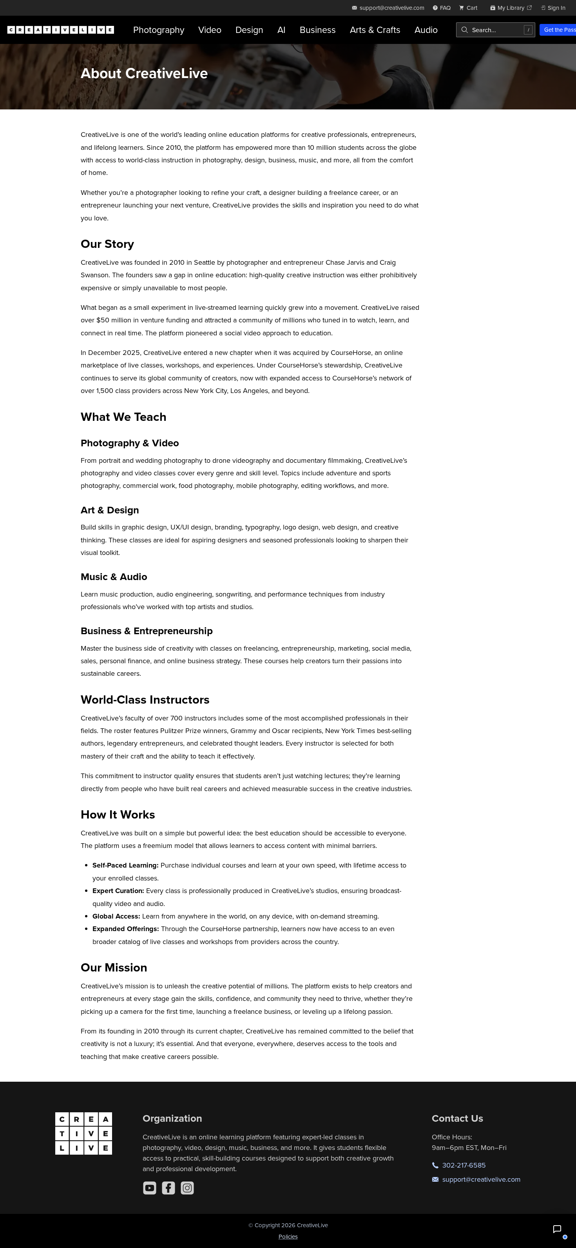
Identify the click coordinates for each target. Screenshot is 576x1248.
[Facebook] (168, 1188)
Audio (426, 29)
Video (209, 29)
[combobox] (495, 30)
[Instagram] (187, 1188)
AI (281, 29)
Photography (158, 29)
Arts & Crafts (375, 29)
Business (318, 29)
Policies (288, 1236)
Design (249, 29)
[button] (557, 1229)
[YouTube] (150, 1188)
